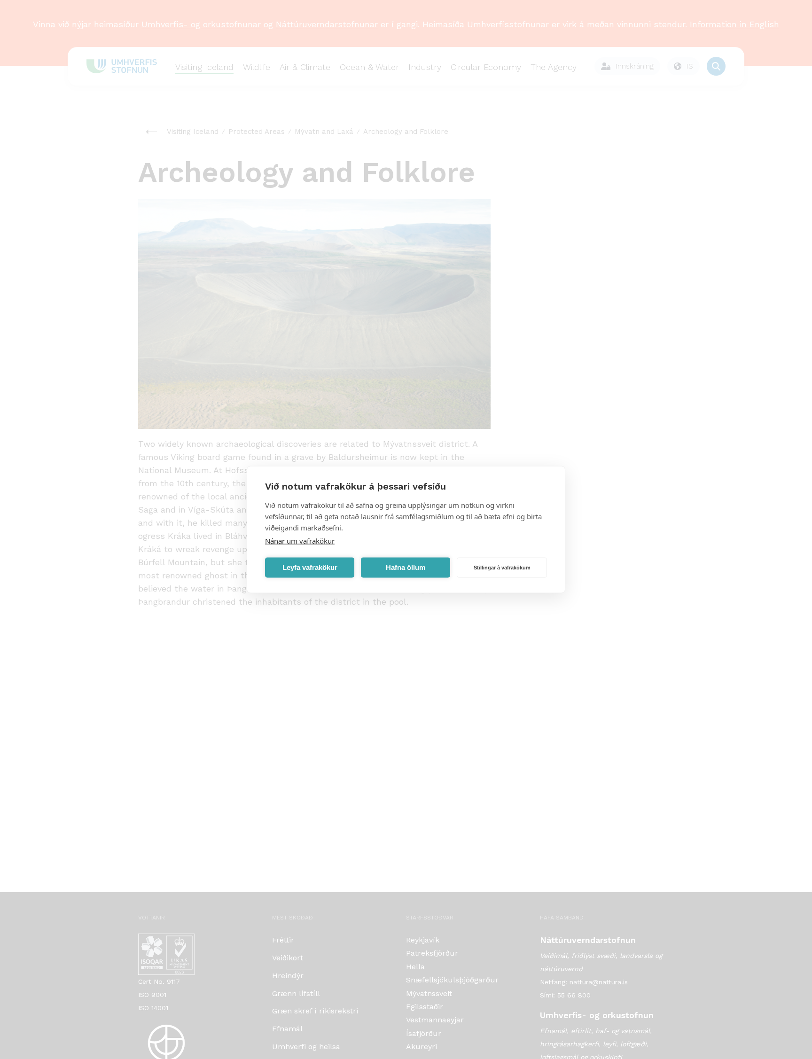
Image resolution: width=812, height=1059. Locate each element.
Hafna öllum (405, 567)
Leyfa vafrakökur (309, 567)
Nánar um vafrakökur (300, 540)
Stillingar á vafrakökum (502, 567)
